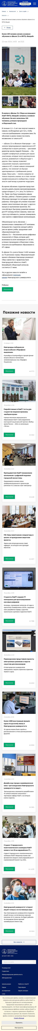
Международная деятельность (12, 974)
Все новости (18, 942)
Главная (4, 11)
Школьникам (6, 984)
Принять (19, 1023)
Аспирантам (6, 991)
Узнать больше (19, 1018)
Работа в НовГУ (23, 984)
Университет (12, 11)
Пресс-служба (22, 11)
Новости (4, 15)
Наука (4, 987)
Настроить (19, 1028)
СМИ (3, 994)
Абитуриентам (7, 978)
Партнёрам (22, 987)
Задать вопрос (23, 991)
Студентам (5, 971)
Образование (7, 289)
